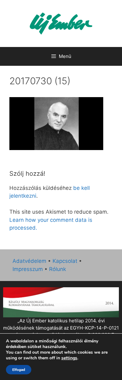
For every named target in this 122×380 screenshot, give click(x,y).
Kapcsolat (65, 261)
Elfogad (18, 369)
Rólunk (57, 269)
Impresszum (28, 269)
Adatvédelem (29, 261)
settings (69, 358)
